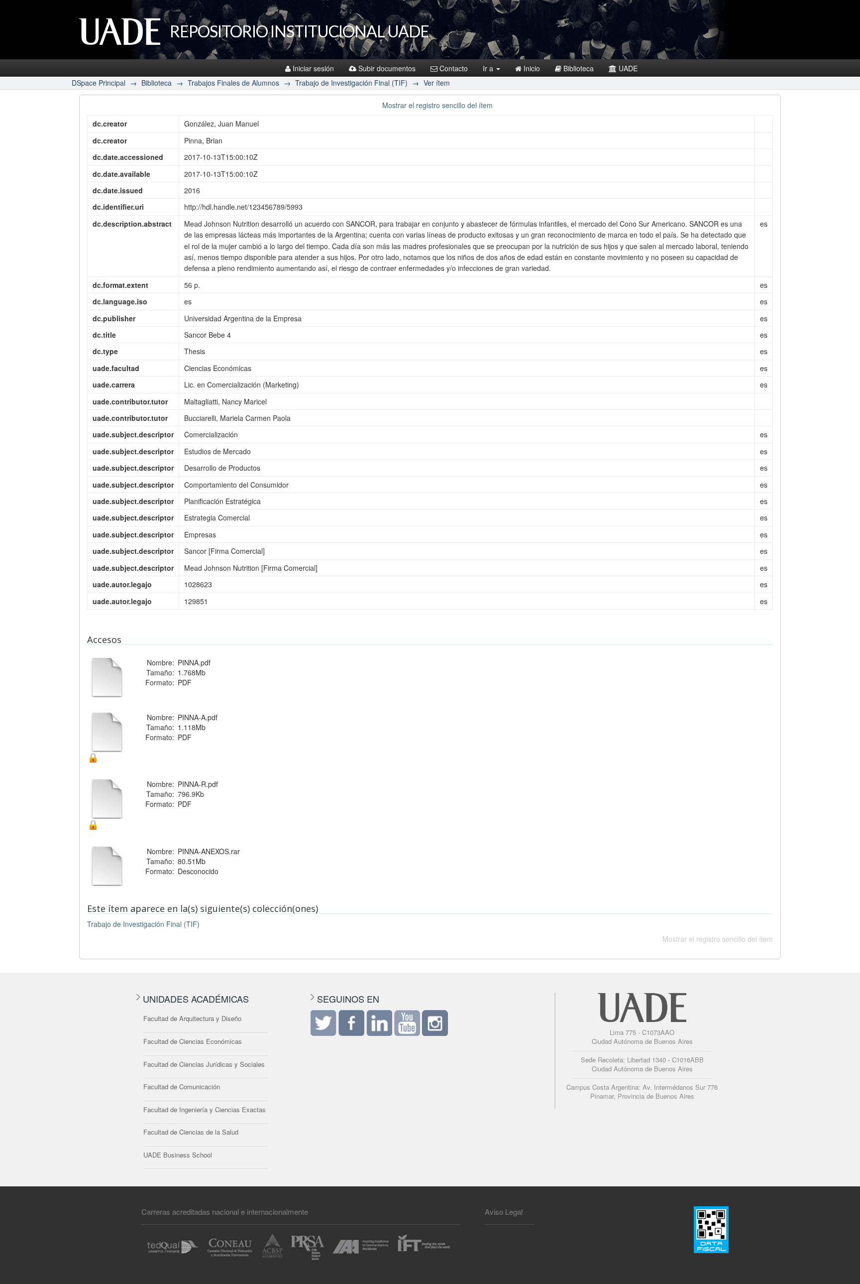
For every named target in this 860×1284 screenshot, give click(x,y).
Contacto (453, 68)
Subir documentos (387, 68)
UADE (628, 68)
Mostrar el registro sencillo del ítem (437, 105)
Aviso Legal (504, 1211)
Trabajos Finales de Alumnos (233, 83)
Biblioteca (578, 68)
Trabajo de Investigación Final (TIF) (351, 83)
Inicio (532, 68)
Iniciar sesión (313, 68)
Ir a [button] (489, 68)
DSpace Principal (98, 83)
